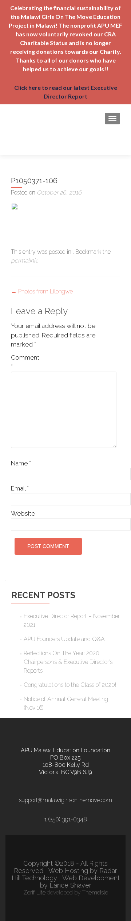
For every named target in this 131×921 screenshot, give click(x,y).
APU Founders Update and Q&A (64, 639)
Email (20, 488)
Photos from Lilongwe (42, 291)
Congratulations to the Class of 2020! (70, 684)
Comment (25, 362)
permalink (24, 260)
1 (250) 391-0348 (65, 819)
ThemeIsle (95, 892)
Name (21, 463)
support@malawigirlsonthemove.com (65, 800)
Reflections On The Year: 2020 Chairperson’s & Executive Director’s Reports (68, 662)
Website (23, 513)
